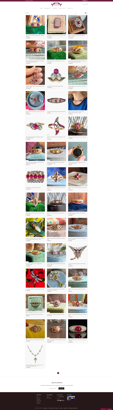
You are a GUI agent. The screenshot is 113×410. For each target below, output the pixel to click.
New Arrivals (47, 8)
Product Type (62, 8)
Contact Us (70, 8)
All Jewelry (54, 8)
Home (41, 8)
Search (48, 396)
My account (38, 403)
